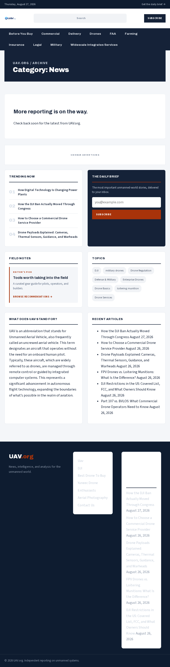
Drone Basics (102, 288)
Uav (80, 460)
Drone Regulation (141, 271)
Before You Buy (21, 33)
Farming (131, 33)
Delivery (74, 33)
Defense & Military (105, 280)
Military (56, 44)
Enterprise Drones (133, 280)
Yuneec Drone (88, 482)
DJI (97, 271)
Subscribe (155, 18)
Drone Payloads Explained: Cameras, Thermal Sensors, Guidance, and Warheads (47, 235)
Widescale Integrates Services (94, 44)
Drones (95, 33)
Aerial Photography (93, 497)
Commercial (50, 33)
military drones (115, 271)
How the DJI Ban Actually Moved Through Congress (46, 206)
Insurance (16, 44)
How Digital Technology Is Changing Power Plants (47, 192)
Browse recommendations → (33, 296)
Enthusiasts (87, 490)
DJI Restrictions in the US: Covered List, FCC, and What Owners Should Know (140, 622)
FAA (113, 33)
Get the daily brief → (154, 4)
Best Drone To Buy (92, 475)
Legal (37, 44)
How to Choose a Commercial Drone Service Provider (43, 220)
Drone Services (103, 297)
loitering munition (128, 288)
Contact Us (86, 505)
